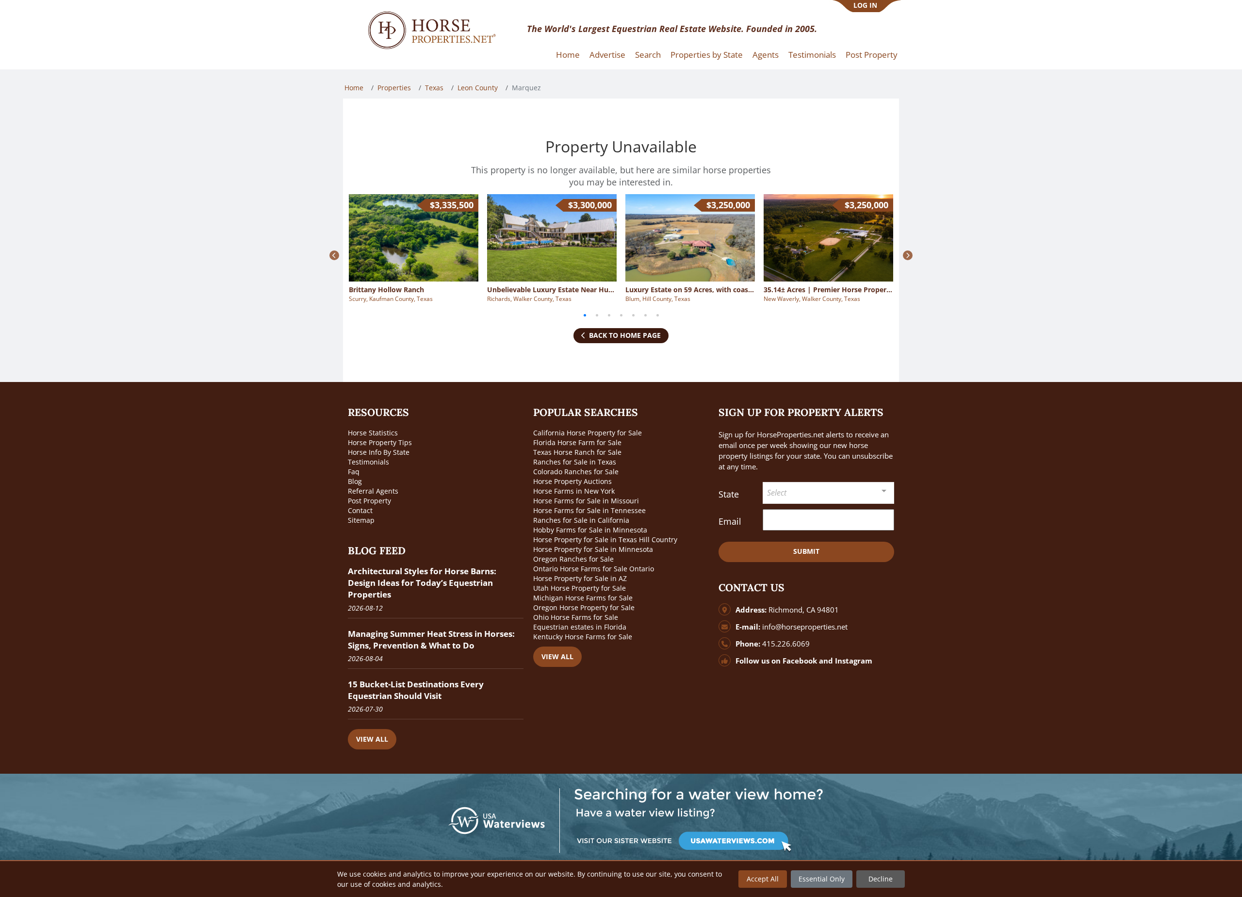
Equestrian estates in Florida (579, 626)
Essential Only (822, 878)
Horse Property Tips (380, 442)
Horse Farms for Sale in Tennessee (589, 510)
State (729, 494)
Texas (434, 87)
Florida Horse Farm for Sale (577, 442)
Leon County (478, 87)
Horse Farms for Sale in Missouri (586, 500)
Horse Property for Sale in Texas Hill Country (605, 539)
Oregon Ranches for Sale (573, 559)
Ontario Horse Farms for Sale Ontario (593, 568)
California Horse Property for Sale (587, 432)
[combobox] (829, 493)
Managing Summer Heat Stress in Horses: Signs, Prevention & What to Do (431, 639)
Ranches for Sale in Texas (574, 461)
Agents (765, 54)
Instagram (853, 661)
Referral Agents (373, 491)
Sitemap (361, 520)
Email (730, 521)
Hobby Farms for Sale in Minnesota (590, 529)
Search (648, 54)
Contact (360, 510)
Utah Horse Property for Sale (579, 588)
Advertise (607, 54)
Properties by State (706, 54)
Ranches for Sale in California (581, 520)
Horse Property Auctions (572, 481)
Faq (354, 471)
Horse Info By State (378, 452)
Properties (394, 87)
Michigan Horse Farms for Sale (583, 597)
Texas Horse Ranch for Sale (577, 452)
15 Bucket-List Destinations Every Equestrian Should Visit (416, 690)
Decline (880, 878)
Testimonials (812, 54)
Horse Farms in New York (574, 491)
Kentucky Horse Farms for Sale (582, 636)
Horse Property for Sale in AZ (580, 578)
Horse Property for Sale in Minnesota (593, 549)
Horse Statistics (373, 432)
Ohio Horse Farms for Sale (575, 617)
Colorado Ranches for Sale (576, 471)
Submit (806, 551)
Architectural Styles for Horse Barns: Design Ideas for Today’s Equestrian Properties (422, 582)
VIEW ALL (372, 739)
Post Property (872, 54)
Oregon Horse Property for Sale (584, 607)
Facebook (800, 661)
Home (568, 54)
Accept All (763, 878)
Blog (355, 481)
